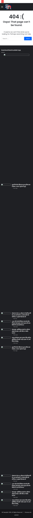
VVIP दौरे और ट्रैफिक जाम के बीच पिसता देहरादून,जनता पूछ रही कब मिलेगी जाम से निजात (21, 323)
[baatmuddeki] (8, 6)
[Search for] (31, 7)
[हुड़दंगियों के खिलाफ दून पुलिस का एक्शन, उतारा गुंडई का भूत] (6, 247)
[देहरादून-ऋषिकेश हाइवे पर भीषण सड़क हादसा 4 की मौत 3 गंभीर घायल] (6, 332)
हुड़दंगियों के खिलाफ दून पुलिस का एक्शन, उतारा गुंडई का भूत (21, 185)
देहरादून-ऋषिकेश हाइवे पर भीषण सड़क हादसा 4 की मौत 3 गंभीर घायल (21, 331)
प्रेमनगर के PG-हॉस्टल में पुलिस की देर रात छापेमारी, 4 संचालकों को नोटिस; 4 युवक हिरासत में (21, 315)
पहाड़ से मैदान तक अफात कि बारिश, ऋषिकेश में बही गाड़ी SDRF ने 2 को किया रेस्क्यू (21, 339)
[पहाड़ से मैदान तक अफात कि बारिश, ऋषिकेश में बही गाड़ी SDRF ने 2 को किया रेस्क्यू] (6, 340)
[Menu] (2, 7)
